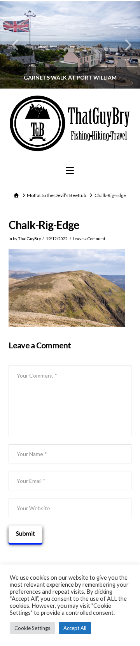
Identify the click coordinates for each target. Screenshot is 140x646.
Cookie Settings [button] (32, 628)
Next (123, 44)
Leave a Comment (89, 238)
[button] (70, 170)
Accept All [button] (74, 628)
